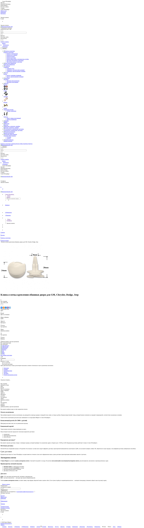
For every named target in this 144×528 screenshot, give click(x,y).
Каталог (3, 495)
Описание (6, 368)
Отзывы (6, 369)
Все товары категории (6, 355)
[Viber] (8, 308)
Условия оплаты (5, 506)
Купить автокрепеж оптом (10, 374)
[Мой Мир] (6, 308)
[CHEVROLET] (5, 345)
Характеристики (8, 370)
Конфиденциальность (6, 523)
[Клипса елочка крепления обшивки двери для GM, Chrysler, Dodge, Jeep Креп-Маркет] (25, 291)
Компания (3, 498)
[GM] (2, 351)
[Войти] (1, 185)
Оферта (2, 525)
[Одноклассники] (3, 308)
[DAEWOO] (4, 348)
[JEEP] (2, 352)
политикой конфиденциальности (25, 491)
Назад (8, 195)
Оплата (5, 372)
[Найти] (2, 40)
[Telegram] (10, 308)
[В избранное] (2, 304)
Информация (4, 501)
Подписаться (4, 490)
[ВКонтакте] (1, 308)
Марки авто (4, 497)
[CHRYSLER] (4, 347)
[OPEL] (3, 353)
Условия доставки (5, 508)
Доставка (6, 373)
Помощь (3, 503)
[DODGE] (3, 349)
